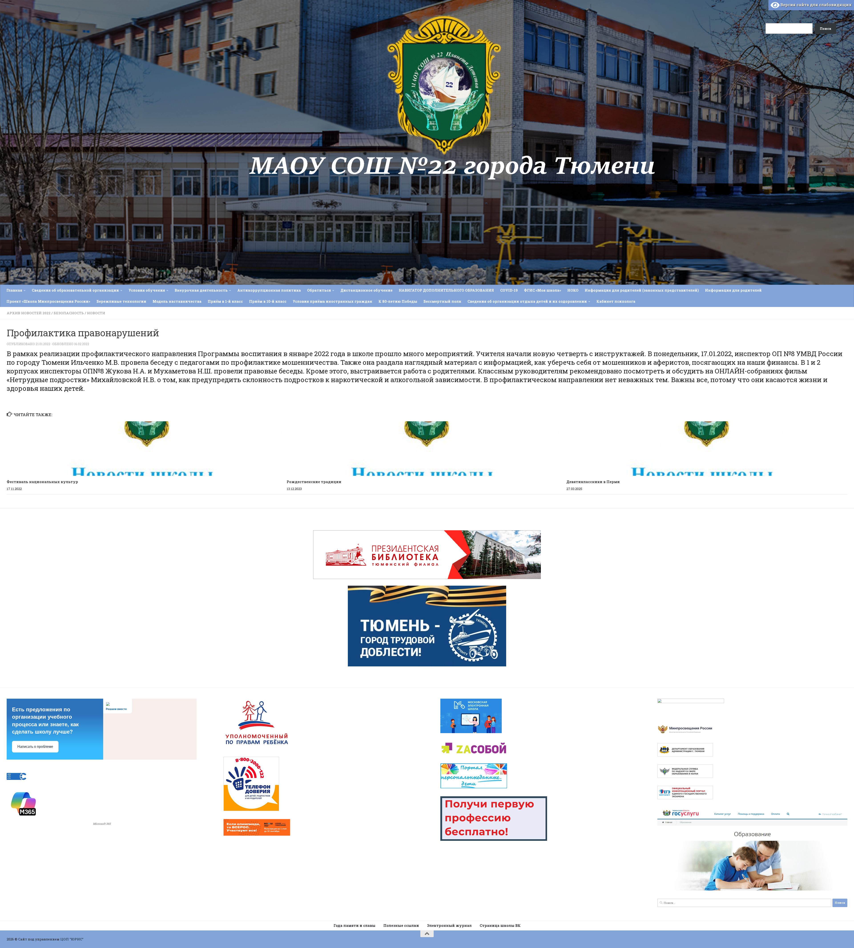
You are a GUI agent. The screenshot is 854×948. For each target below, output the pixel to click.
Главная (14, 290)
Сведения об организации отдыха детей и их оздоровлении (527, 301)
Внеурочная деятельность (201, 290)
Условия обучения (147, 290)
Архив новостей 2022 (28, 313)
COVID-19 (509, 290)
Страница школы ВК (500, 925)
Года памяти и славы (354, 925)
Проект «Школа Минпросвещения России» (48, 301)
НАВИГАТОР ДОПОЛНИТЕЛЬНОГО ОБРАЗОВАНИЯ (446, 290)
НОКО (572, 290)
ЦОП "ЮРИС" (71, 939)
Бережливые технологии (121, 301)
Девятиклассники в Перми (593, 481)
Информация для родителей (733, 290)
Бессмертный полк (442, 301)
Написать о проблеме (35, 746)
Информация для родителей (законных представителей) (642, 290)
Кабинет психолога (615, 301)
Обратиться (319, 290)
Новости (96, 313)
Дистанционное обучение (366, 290)
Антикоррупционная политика (269, 290)
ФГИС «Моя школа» (542, 290)
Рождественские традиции (314, 481)
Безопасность (69, 313)
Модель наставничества (177, 301)
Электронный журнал (449, 925)
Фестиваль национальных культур (42, 481)
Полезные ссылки (401, 925)
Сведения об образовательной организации (75, 290)
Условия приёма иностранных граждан (332, 301)
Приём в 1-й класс (225, 301)
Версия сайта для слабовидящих (815, 4)
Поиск (760, 9)
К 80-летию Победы (398, 301)
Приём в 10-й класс (267, 301)
